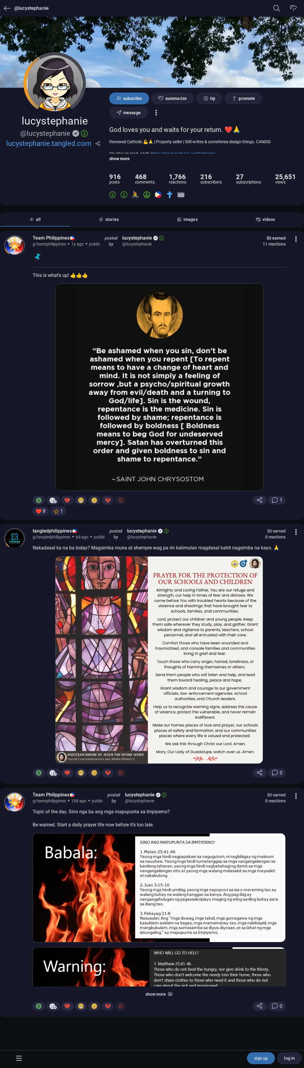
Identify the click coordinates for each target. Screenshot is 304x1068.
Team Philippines (51, 238)
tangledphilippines (52, 531)
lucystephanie (137, 238)
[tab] (35, 219)
